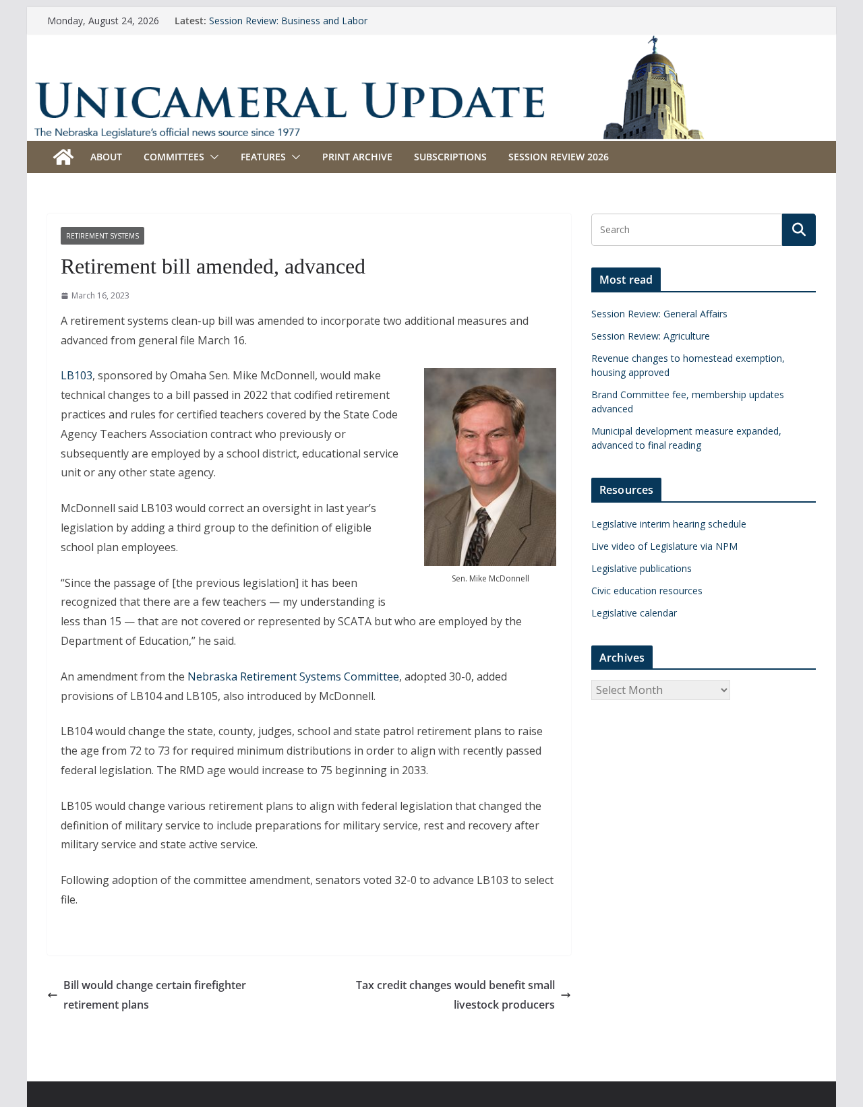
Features (263, 156)
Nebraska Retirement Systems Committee (293, 676)
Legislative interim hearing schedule (668, 523)
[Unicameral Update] (431, 43)
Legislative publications (641, 568)
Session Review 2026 (558, 156)
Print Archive (357, 156)
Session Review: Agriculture (650, 335)
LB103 (76, 375)
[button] (211, 157)
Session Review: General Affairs (659, 313)
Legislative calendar (634, 612)
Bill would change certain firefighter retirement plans (154, 995)
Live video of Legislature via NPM (664, 546)
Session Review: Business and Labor (288, 20)
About (106, 156)
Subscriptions (450, 156)
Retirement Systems (102, 236)
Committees (174, 156)
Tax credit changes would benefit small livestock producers (455, 995)
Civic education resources (647, 590)
